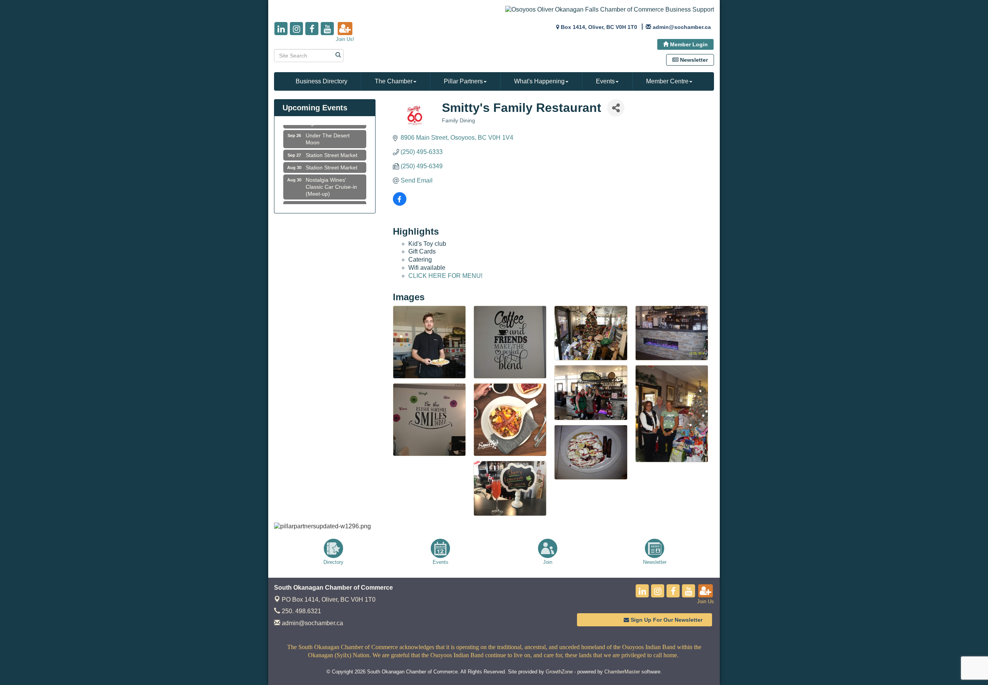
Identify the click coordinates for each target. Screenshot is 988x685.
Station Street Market (331, 145)
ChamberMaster (622, 672)
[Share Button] (615, 108)
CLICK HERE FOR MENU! (445, 275)
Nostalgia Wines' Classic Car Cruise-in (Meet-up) (331, 177)
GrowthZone (559, 672)
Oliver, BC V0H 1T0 (329, 599)
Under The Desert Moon (328, 129)
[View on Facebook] (399, 203)
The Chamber (394, 81)
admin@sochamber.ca (311, 623)
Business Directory (321, 81)
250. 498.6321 (300, 611)
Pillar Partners (463, 81)
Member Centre (667, 81)
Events (605, 81)
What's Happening (539, 81)
